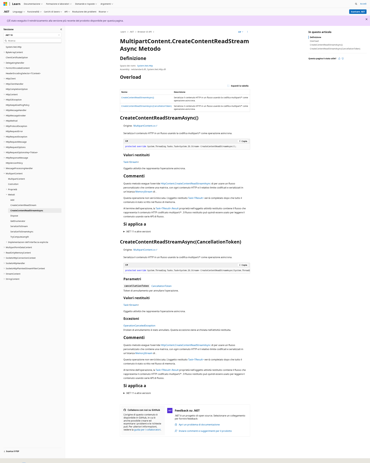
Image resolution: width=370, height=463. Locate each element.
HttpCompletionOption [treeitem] (17, 89)
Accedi (363, 3)
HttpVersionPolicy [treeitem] (14, 163)
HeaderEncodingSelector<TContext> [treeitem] (23, 73)
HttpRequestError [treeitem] (14, 131)
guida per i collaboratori (147, 429)
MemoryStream (143, 191)
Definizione (315, 37)
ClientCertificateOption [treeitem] (17, 57)
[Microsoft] (5, 4)
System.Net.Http (145, 65)
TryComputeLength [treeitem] (19, 236)
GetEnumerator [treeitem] (17, 221)
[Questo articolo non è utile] (342, 58)
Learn (123, 31)
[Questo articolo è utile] (339, 58)
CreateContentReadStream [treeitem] (23, 205)
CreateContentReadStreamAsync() (137, 97)
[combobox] (32, 35)
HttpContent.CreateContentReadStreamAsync (186, 183)
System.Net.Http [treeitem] (14, 47)
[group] (186, 270)
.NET (132, 31)
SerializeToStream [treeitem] (19, 226)
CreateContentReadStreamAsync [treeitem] (26, 210)
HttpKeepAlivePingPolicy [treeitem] (17, 105)
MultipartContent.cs (144, 125)
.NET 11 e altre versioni (138, 231)
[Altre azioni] (247, 32)
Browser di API (145, 31)
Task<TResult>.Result (167, 208)
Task (125, 162)
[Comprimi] (61, 29)
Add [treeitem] (12, 200)
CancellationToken (161, 286)
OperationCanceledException (139, 325)
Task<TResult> (196, 198)
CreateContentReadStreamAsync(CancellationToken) (146, 106)
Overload (314, 41)
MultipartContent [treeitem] (16, 178)
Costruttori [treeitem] (13, 184)
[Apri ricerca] (356, 4)
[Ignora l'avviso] (366, 19)
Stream (134, 162)
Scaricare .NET (358, 11)
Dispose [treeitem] (14, 215)
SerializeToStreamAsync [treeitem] (21, 231)
